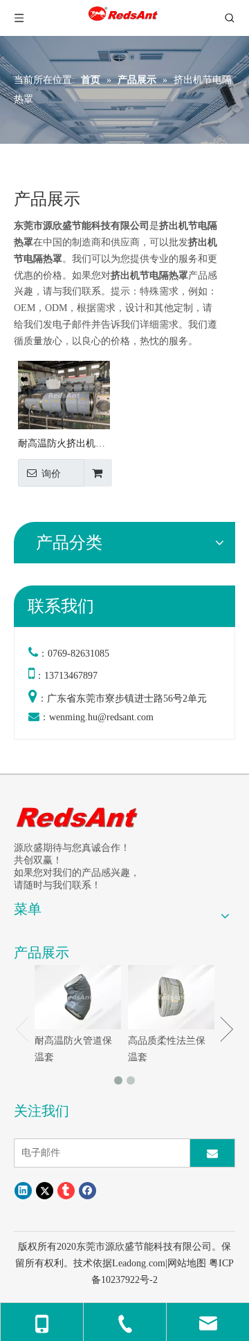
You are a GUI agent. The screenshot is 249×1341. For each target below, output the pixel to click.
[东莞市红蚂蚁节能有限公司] (78, 817)
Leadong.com (138, 1263)
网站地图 (186, 1263)
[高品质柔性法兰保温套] (171, 997)
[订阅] (212, 1152)
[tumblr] (66, 1190)
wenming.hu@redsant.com (101, 717)
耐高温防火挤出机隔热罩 (61, 444)
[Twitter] (44, 1190)
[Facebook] (87, 1190)
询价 (51, 473)
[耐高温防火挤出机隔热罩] (64, 394)
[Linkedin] (23, 1190)
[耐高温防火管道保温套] (78, 997)
